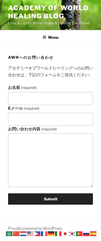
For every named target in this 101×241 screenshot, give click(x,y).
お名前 (22, 87)
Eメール (23, 108)
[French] (44, 233)
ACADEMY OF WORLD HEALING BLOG (48, 12)
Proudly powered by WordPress (35, 228)
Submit (50, 199)
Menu (53, 37)
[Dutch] (23, 233)
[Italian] (58, 233)
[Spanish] (93, 233)
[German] (51, 233)
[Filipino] (37, 233)
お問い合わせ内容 (32, 129)
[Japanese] (65, 233)
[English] (30, 233)
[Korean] (72, 233)
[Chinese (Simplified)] (16, 233)
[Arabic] (9, 233)
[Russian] (86, 233)
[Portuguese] (79, 233)
